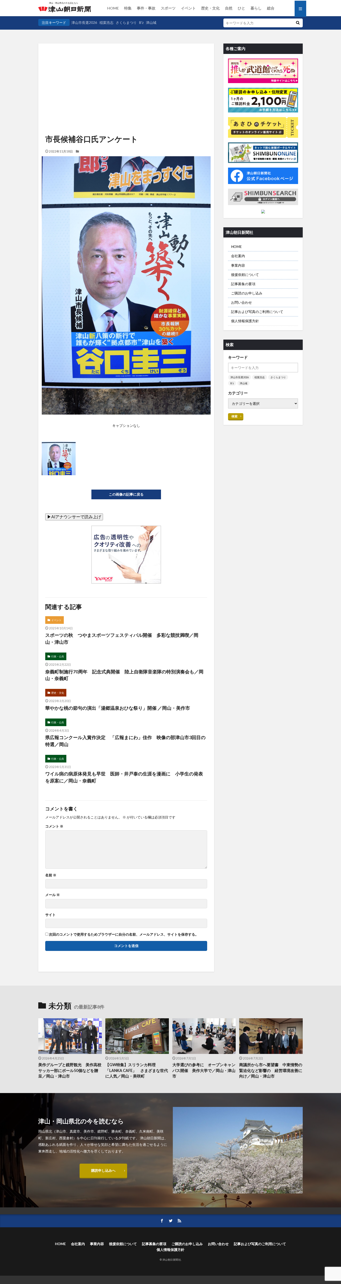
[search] (298, 23)
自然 (228, 8)
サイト (50, 914)
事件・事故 (146, 8)
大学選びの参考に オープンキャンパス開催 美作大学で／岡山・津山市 (203, 1070)
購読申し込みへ (103, 1170)
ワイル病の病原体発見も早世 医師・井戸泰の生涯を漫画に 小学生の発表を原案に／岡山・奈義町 (124, 777)
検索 (235, 416)
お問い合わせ (241, 302)
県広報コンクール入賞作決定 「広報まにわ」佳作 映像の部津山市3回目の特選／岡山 (125, 740)
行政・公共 (57, 656)
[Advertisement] (126, 72)
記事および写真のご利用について (257, 311)
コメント (54, 826)
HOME (113, 8)
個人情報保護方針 (245, 321)
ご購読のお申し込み (246, 293)
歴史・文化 (210, 8)
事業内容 (238, 265)
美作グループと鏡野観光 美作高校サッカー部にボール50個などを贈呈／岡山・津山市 (69, 1070)
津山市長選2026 (84, 22)
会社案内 (238, 256)
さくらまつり (126, 22)
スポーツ (168, 8)
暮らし (256, 8)
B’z (141, 22)
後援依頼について (245, 274)
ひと (241, 8)
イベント (188, 8)
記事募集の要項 (243, 284)
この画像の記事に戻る (126, 494)
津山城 (151, 22)
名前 (50, 875)
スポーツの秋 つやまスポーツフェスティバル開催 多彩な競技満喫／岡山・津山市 (121, 638)
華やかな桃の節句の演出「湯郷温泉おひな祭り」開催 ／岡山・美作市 (117, 708)
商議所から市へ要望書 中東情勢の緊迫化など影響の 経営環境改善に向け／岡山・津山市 (270, 1070)
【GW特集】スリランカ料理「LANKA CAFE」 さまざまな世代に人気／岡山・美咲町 (136, 1070)
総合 (270, 8)
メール (52, 895)
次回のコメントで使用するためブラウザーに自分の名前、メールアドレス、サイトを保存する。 (124, 934)
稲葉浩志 (106, 22)
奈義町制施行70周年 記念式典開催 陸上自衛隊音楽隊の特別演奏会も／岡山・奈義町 (124, 675)
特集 (128, 8)
